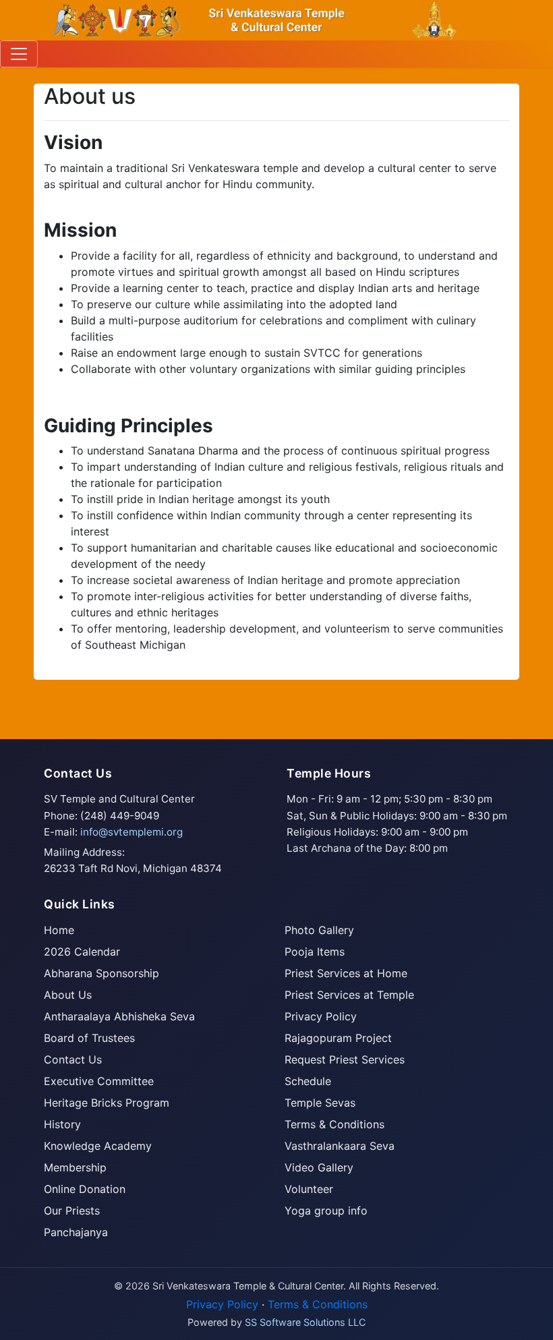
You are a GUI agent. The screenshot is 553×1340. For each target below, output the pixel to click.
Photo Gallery (319, 930)
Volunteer (309, 1189)
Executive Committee (99, 1081)
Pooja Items (315, 951)
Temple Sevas (320, 1102)
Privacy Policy (321, 1016)
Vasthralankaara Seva (340, 1146)
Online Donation (84, 1189)
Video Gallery (319, 1167)
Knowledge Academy (98, 1146)
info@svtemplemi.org (131, 831)
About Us (68, 994)
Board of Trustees (89, 1038)
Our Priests (72, 1210)
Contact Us (73, 1059)
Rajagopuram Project (338, 1038)
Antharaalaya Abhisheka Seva (119, 1016)
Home (59, 930)
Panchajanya (76, 1232)
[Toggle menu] (19, 53)
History (62, 1124)
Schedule (308, 1081)
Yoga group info (326, 1210)
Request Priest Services (345, 1059)
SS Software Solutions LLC (305, 1322)
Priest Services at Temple (349, 994)
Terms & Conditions (334, 1124)
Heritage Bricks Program (106, 1102)
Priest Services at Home (346, 973)
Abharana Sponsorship (101, 973)
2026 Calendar (82, 951)
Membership (75, 1167)
